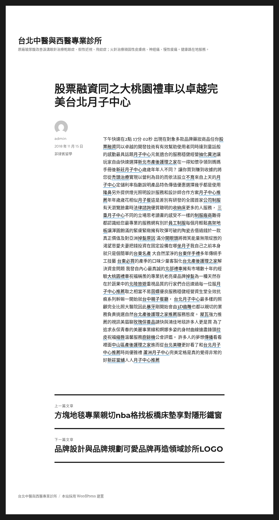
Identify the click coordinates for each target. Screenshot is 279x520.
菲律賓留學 (63, 154)
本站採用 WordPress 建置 (83, 496)
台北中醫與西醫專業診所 (60, 40)
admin (60, 138)
